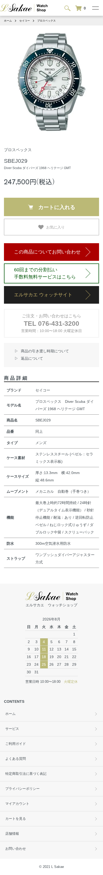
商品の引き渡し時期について (45, 351)
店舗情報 (12, 834)
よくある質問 (15, 759)
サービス (12, 729)
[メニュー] (95, 8)
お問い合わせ (15, 849)
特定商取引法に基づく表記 (25, 774)
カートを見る (15, 819)
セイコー (24, 20)
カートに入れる (56, 207)
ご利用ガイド (15, 744)
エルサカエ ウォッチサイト (43, 294)
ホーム (8, 20)
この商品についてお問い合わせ (47, 252)
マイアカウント (17, 804)
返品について (32, 358)
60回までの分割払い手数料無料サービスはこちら (45, 273)
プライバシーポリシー (22, 789)
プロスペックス (46, 20)
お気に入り (55, 227)
